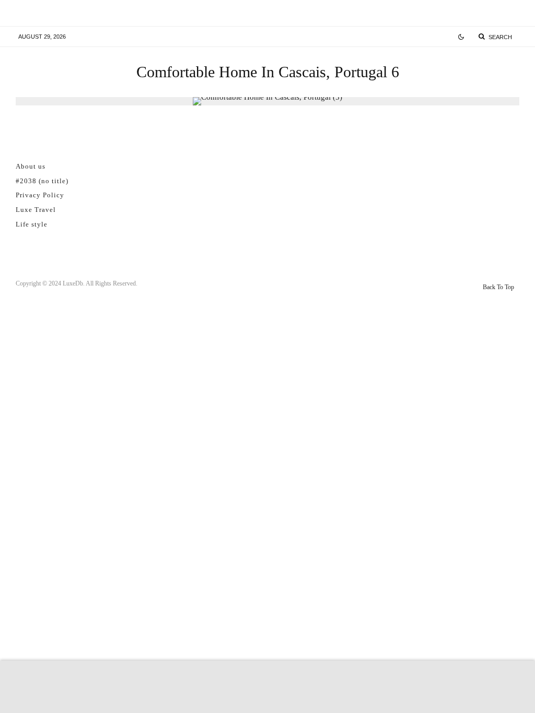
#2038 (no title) (42, 181)
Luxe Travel (36, 209)
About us (30, 166)
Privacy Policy (40, 195)
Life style (32, 224)
